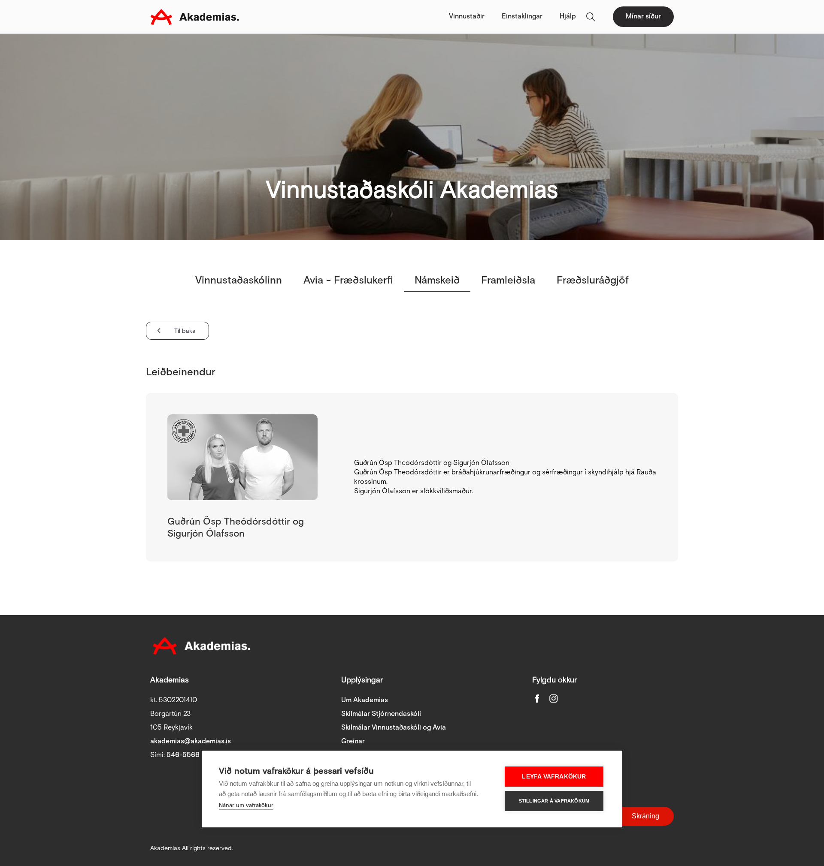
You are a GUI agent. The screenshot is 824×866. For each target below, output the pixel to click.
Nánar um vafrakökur (246, 805)
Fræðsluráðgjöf (593, 280)
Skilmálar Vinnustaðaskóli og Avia (393, 727)
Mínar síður (643, 16)
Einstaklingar (522, 16)
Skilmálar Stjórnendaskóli (381, 713)
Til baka (185, 331)
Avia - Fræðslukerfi (348, 280)
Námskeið (437, 280)
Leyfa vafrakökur (554, 776)
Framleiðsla (508, 280)
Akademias (194, 17)
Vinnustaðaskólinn (238, 280)
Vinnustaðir (467, 16)
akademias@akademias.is (190, 741)
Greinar (353, 741)
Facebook (537, 698)
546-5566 (183, 755)
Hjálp (568, 16)
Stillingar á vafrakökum (554, 800)
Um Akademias (364, 700)
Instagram (553, 698)
